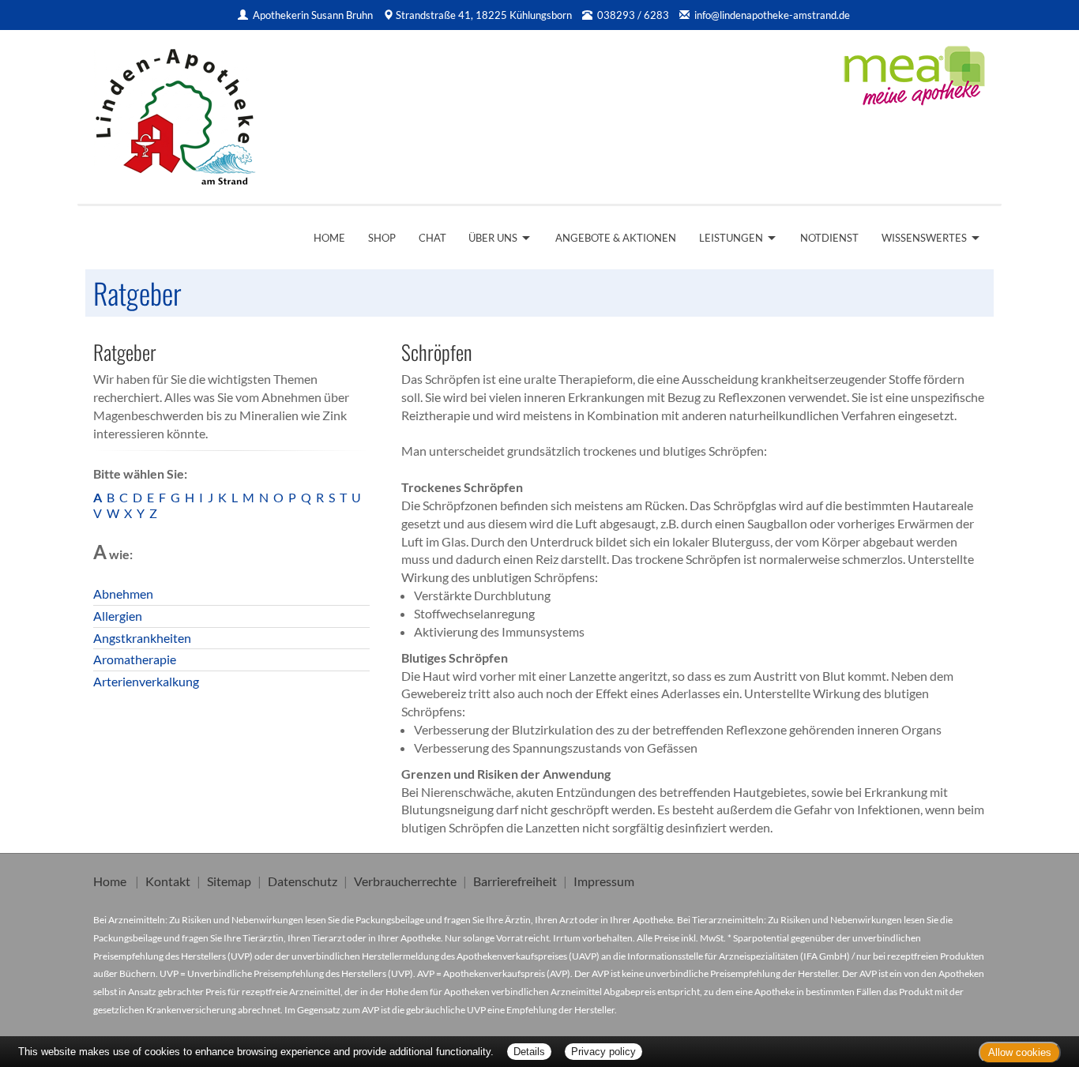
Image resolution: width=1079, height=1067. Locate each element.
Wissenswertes (924, 237)
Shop (382, 237)
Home (329, 237)
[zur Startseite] (175, 111)
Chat (432, 237)
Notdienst (829, 237)
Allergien (117, 615)
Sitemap (229, 881)
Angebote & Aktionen (615, 237)
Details (529, 1052)
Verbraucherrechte (405, 881)
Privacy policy (603, 1052)
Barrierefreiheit (515, 881)
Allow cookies (1019, 1052)
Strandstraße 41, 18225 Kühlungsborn (484, 15)
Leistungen (731, 237)
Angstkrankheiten (142, 637)
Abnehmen (123, 593)
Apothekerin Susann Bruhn (314, 15)
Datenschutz (302, 881)
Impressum (603, 881)
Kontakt (167, 881)
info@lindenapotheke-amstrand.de (772, 15)
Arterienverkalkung (146, 681)
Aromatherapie (134, 659)
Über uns (492, 237)
